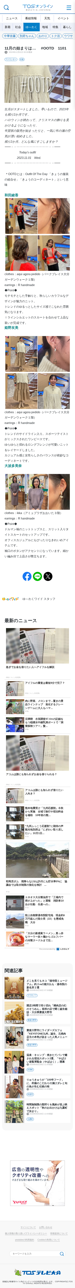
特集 (55, 27)
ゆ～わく (31, 27)
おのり (42, 35)
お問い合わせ (45, 1227)
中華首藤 (10, 35)
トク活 (55, 35)
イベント (63, 18)
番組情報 (31, 18)
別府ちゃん (27, 35)
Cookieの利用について (49, 1240)
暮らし (67, 27)
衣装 (22, 59)
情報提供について (59, 1233)
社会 (18, 27)
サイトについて (28, 1227)
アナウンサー (10, 59)
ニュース (12, 18)
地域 (45, 27)
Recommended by (47, 949)
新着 (8, 27)
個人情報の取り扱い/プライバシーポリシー (26, 1233)
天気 (47, 18)
